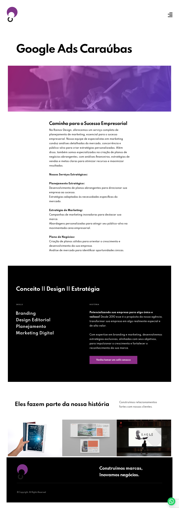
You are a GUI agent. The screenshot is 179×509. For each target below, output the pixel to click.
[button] (171, 501)
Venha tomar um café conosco (113, 360)
